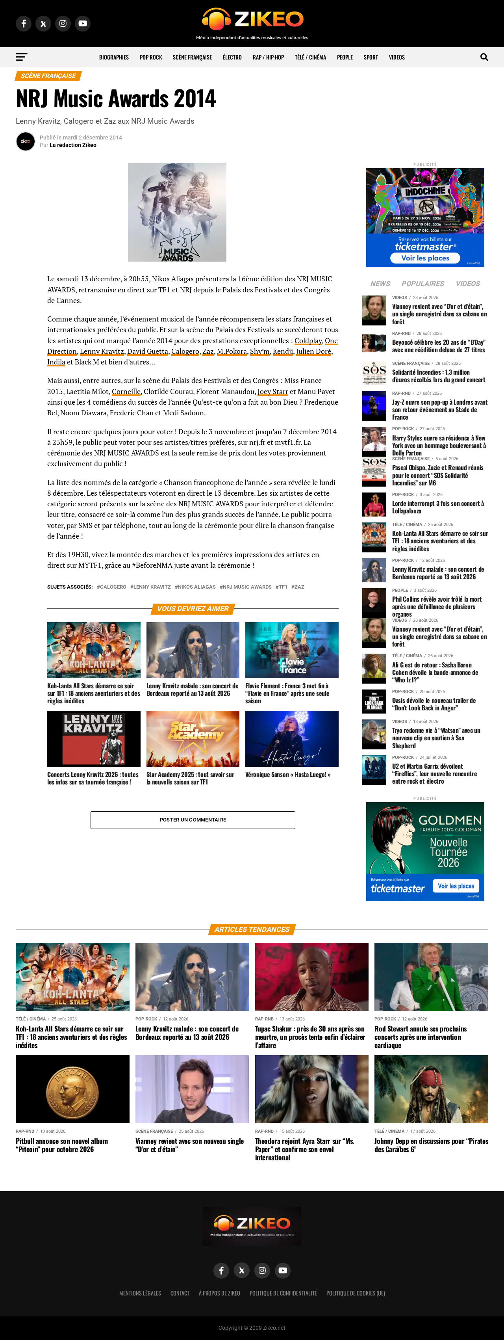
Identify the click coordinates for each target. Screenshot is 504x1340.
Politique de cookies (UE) (355, 1293)
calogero (113, 587)
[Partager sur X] (25, 319)
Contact (179, 1293)
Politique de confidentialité (283, 1293)
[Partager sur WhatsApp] (25, 300)
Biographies (114, 57)
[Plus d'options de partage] (25, 357)
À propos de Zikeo (219, 1293)
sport (371, 57)
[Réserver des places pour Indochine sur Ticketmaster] (425, 215)
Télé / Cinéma (310, 57)
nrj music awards (247, 587)
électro (232, 57)
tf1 (283, 587)
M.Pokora (232, 351)
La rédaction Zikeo (73, 145)
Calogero (185, 351)
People (345, 57)
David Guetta (147, 351)
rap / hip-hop (268, 57)
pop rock (151, 57)
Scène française (192, 57)
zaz (299, 587)
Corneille (126, 391)
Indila (56, 361)
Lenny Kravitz (102, 351)
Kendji (283, 351)
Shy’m (260, 351)
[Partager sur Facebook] (25, 281)
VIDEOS (397, 57)
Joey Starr (273, 391)
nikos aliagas (197, 587)
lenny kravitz (152, 587)
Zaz (208, 351)
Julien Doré (313, 351)
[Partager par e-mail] (25, 338)
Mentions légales (140, 1293)
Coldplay (308, 340)
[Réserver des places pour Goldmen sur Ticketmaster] (425, 849)
